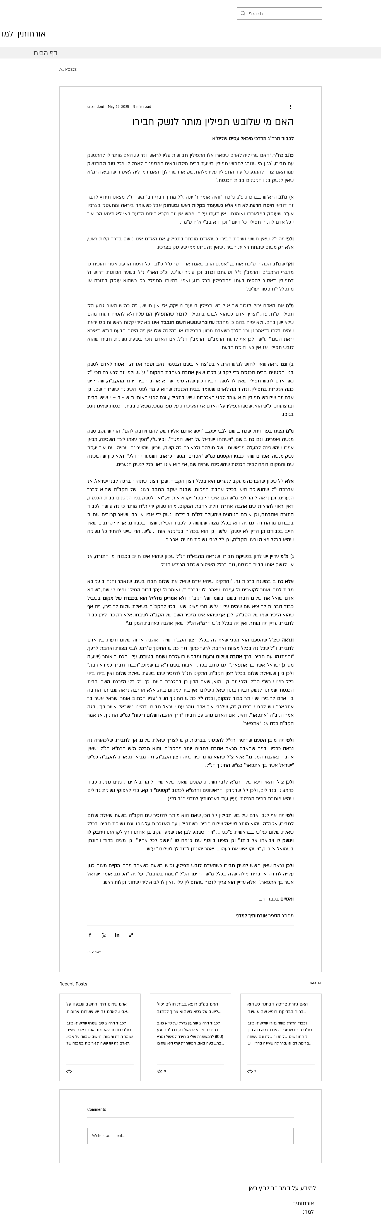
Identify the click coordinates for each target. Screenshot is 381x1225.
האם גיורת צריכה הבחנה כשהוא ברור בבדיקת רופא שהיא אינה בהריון (277, 1008)
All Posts (68, 69)
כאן (253, 1188)
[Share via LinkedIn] (117, 935)
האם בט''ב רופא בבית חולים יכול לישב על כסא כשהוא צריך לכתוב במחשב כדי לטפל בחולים (187, 1008)
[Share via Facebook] (90, 935)
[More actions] (290, 106)
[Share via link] (131, 935)
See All (316, 983)
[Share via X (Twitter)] (103, 935)
